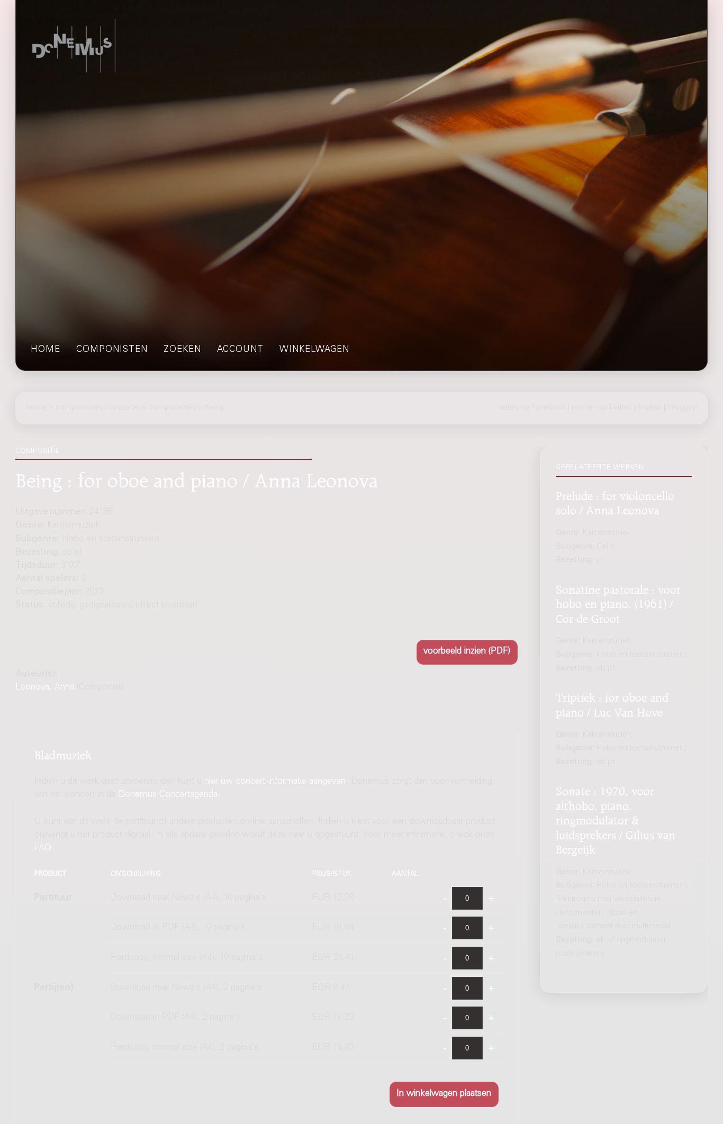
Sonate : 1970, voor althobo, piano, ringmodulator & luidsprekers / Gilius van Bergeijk (615, 819)
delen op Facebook (532, 408)
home (45, 350)
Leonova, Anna (44, 687)
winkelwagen (314, 350)
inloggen (682, 408)
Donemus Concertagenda (168, 795)
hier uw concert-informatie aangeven (275, 781)
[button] (467, 652)
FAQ (42, 849)
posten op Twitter (601, 408)
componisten (112, 350)
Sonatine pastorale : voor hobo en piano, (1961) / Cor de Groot (618, 602)
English (649, 408)
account (240, 350)
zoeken (182, 350)
